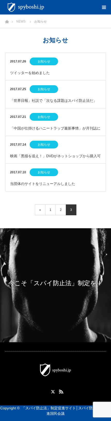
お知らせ (44, 61)
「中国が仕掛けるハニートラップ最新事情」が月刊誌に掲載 (55, 131)
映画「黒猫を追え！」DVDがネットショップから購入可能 (55, 158)
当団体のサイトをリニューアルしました (42, 184)
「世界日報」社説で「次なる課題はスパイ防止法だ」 (53, 100)
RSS (60, 391)
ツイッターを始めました (30, 73)
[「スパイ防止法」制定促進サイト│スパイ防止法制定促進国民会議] (47, 7)
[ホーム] (7, 20)
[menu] (104, 7)
